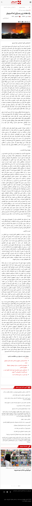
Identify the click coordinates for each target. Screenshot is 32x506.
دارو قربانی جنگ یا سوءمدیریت (23, 406)
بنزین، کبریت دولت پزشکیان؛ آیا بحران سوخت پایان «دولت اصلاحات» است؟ (17, 398)
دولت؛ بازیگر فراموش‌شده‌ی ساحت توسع (21, 409)
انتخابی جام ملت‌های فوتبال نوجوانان (22, 425)
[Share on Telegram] (22, 22)
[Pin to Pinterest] (25, 22)
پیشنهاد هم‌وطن (22, 7)
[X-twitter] (10, 492)
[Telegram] (7, 492)
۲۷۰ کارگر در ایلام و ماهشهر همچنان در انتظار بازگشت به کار (16, 392)
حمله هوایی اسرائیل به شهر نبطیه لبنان (21, 395)
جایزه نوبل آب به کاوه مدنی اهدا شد (22, 428)
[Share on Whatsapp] (24, 22)
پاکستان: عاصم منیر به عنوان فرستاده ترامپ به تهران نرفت (17, 403)
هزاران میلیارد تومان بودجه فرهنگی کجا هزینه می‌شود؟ (18, 434)
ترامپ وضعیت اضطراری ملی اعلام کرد (22, 431)
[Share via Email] (18, 22)
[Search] (1, 2)
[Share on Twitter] (27, 22)
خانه (29, 7)
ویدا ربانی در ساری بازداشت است (19, 375)
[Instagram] (4, 492)
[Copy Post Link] (20, 22)
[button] (2, 467)
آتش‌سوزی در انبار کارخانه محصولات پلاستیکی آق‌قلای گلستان (16, 422)
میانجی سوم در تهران (25, 419)
